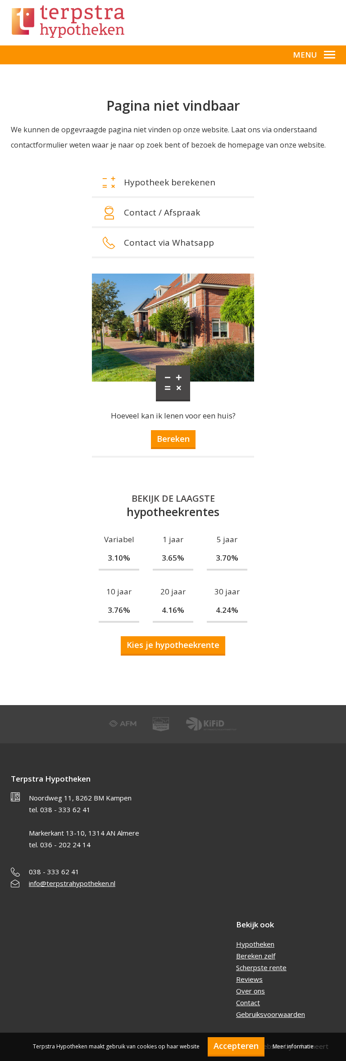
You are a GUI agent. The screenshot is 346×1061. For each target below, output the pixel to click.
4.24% (227, 610)
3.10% (119, 558)
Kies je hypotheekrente (173, 644)
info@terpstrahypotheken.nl (72, 883)
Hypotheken (255, 944)
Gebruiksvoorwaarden (270, 1014)
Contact (248, 1002)
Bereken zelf (255, 955)
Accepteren (236, 1045)
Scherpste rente (261, 967)
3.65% (173, 558)
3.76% (119, 610)
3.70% (227, 558)
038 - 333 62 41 (54, 871)
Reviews (249, 979)
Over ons (250, 990)
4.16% (173, 610)
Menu (305, 54)
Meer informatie (293, 1046)
